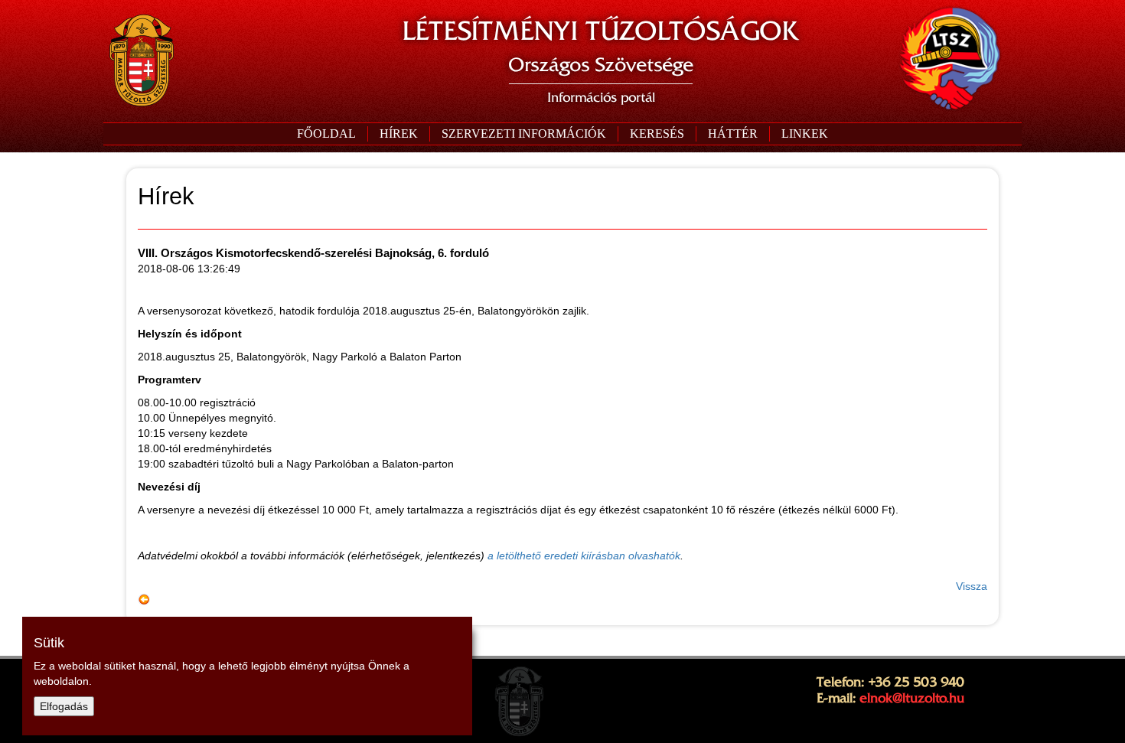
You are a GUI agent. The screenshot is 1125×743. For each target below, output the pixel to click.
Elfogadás (64, 706)
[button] (523, 134)
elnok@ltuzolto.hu (911, 698)
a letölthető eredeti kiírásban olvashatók (584, 555)
